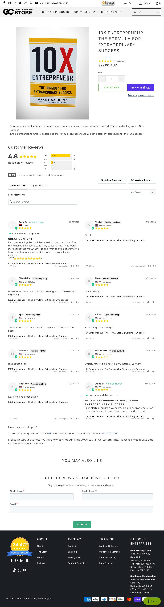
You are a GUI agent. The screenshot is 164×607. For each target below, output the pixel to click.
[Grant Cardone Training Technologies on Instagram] (9, 3)
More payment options (141, 95)
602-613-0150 (145, 589)
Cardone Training (107, 557)
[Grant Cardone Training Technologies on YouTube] (36, 3)
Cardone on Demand (109, 551)
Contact (72, 546)
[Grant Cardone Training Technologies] (18, 12)
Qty (100, 72)
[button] (85, 12)
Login (146, 3)
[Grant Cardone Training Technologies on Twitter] (31, 3)
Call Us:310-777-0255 (54, 3)
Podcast (41, 563)
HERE (48, 433)
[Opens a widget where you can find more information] (152, 601)
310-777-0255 (109, 433)
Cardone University (108, 546)
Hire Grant (42, 551)
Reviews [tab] (15, 185)
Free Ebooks (105, 563)
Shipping (72, 551)
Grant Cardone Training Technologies (32, 598)
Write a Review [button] (143, 180)
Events (40, 557)
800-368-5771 (148, 563)
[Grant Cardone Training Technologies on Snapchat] (20, 3)
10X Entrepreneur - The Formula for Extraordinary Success (38, 263)
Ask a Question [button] (113, 180)
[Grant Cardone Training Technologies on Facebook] (4, 3)
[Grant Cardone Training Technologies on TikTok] (25, 3)
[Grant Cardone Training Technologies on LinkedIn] (14, 3)
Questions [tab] (37, 185)
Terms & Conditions (77, 563)
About (40, 546)
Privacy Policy (75, 557)
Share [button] (14, 266)
